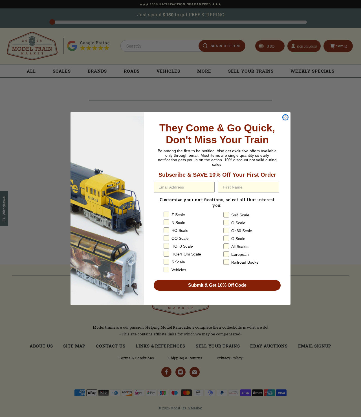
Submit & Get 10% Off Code (217, 285)
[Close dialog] (285, 117)
